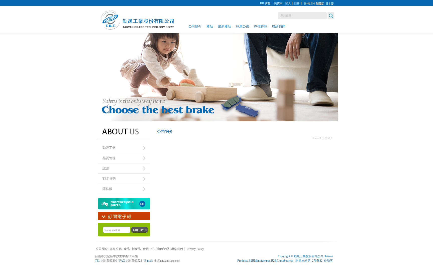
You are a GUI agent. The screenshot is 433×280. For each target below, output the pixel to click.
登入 (288, 3)
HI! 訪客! (265, 3)
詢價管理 (260, 26)
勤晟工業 (109, 148)
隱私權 (107, 189)
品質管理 (109, 158)
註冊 (297, 3)
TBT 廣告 (109, 178)
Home (315, 138)
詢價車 (278, 3)
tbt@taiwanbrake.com (167, 260)
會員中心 (149, 249)
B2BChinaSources (282, 260)
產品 (209, 26)
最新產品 (224, 26)
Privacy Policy (195, 249)
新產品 (136, 249)
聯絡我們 (278, 26)
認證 (105, 168)
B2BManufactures (259, 260)
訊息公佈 (242, 26)
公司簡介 (194, 26)
